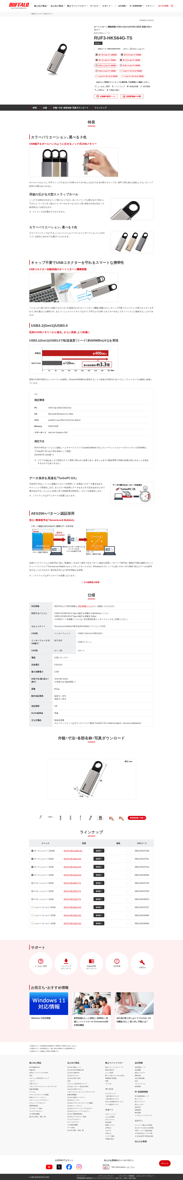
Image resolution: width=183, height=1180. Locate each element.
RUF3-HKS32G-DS (72, 866)
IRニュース (138, 1099)
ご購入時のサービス (112, 1096)
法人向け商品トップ (74, 1067)
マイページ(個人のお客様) (143, 1125)
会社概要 (138, 1070)
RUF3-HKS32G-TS (72, 891)
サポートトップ (110, 1114)
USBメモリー (33, 1084)
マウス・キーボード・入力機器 (39, 1094)
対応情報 (108, 1122)
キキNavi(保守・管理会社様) (144, 1136)
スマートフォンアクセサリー (39, 1100)
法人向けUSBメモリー (74, 1089)
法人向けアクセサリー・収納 (76, 1116)
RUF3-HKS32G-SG (72, 915)
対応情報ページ (85, 606)
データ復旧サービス (112, 1104)
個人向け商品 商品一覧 (37, 1116)
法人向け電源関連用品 (74, 1114)
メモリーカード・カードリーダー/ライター (43, 1086)
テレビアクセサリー (36, 1111)
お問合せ (108, 1128)
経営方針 (138, 1107)
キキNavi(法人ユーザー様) (143, 1133)
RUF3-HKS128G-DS (73, 850)
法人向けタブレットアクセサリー (78, 1111)
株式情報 (138, 1112)
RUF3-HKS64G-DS (72, 858)
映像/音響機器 (34, 1089)
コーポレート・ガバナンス (143, 1115)
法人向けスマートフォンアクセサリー (80, 1108)
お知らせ (108, 1133)
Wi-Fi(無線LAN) (34, 1067)
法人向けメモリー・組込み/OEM (77, 1086)
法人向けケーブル (73, 1100)
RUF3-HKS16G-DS (72, 874)
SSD (30, 1075)
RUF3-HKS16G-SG (72, 923)
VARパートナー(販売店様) (143, 1130)
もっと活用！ (109, 1072)
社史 (136, 1081)
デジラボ (108, 1084)
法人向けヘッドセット (74, 1105)
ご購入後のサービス (112, 1099)
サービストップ (110, 1093)
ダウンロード (109, 1119)
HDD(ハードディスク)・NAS (38, 1072)
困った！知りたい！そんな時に (115, 1075)
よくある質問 (109, 1117)
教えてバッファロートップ (114, 1067)
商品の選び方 (109, 1070)
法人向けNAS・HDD (74, 1078)
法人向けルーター (73, 1075)
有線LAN (32, 1070)
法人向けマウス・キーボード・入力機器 (80, 1103)
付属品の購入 (109, 1139)
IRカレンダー (139, 1104)
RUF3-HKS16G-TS (72, 899)
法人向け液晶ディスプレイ (76, 1097)
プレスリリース (140, 1084)
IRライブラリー (140, 1101)
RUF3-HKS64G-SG (72, 907)
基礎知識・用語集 (111, 1078)
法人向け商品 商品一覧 (75, 1130)
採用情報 (138, 1086)
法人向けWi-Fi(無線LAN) (75, 1070)
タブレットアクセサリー (37, 1103)
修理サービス (109, 1125)
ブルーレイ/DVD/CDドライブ (39, 1078)
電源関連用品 (33, 1105)
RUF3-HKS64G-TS (72, 882)
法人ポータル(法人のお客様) (144, 1128)
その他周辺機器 (34, 1114)
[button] (137, 818)
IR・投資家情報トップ (142, 1096)
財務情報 (138, 1110)
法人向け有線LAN (73, 1072)
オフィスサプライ (73, 1122)
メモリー (32, 1081)
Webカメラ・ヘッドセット (38, 1097)
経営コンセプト (140, 1072)
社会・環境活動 (140, 1078)
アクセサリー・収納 (35, 1108)
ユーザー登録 (109, 1136)
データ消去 (71, 1127)
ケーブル (32, 1092)
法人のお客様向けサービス (114, 1101)
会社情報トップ (140, 1067)
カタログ (108, 1130)
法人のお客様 (141, 1141)
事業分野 (138, 1075)
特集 (106, 1081)
